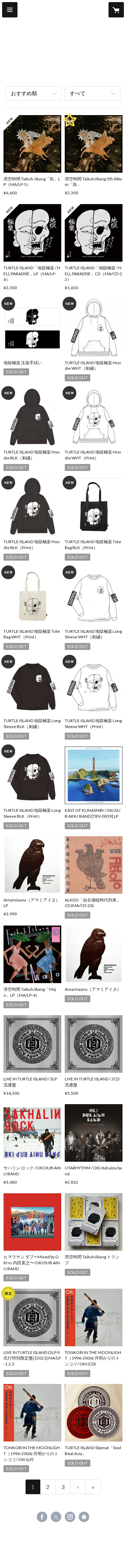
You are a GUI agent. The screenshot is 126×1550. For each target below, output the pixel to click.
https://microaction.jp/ (84, 1517)
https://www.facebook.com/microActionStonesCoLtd (42, 1517)
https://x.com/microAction (56, 1517)
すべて (77, 93)
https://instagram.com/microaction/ (70, 1517)
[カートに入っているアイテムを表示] (116, 9)
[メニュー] (10, 9)
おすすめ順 (24, 93)
